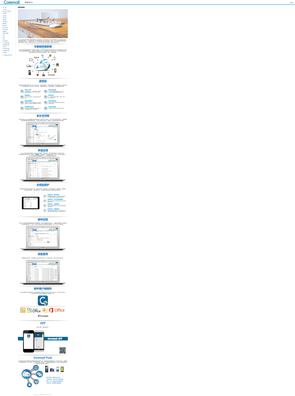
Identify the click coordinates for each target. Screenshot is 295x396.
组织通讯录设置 (6, 44)
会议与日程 (5, 27)
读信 (4, 39)
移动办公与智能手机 (7, 11)
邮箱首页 (291, 2)
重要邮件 (4, 23)
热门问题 (4, 7)
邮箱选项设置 (5, 33)
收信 (4, 37)
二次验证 (4, 9)
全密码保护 (5, 21)
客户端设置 (5, 40)
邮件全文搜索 (5, 29)
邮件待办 (4, 17)
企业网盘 (4, 52)
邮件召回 (4, 25)
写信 (4, 35)
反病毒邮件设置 (6, 50)
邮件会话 (4, 46)
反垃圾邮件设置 (6, 48)
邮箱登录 (4, 31)
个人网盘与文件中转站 (7, 55)
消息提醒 (4, 13)
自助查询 (4, 16)
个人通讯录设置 (6, 42)
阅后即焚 (4, 19)
